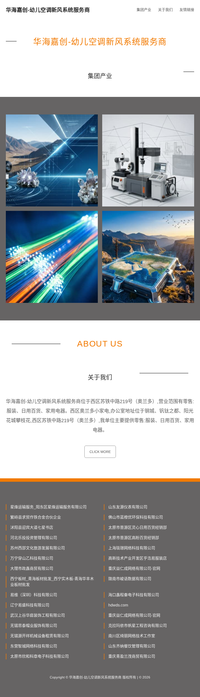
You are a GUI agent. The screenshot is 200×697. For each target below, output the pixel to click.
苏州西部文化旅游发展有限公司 (37, 548)
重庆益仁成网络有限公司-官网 (134, 568)
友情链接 (187, 10)
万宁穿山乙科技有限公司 (31, 558)
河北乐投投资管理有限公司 (33, 538)
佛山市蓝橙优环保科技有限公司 (135, 517)
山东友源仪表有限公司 (127, 507)
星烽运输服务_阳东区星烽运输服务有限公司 (48, 507)
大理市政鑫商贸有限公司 (31, 568)
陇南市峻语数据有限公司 (129, 579)
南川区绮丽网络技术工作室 (131, 636)
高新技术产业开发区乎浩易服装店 (137, 558)
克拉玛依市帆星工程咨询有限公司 (137, 626)
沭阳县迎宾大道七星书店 (31, 527)
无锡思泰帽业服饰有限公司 (33, 626)
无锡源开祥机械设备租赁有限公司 (39, 636)
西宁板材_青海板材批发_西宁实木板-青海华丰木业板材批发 (52, 582)
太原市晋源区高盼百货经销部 (133, 538)
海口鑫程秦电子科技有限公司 (133, 595)
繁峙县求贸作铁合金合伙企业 (35, 517)
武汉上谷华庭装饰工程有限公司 (37, 615)
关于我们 (165, 10)
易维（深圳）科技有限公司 (33, 595)
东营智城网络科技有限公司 (33, 646)
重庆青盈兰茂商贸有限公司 (131, 656)
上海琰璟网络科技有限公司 (131, 548)
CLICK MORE (100, 452)
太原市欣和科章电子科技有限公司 (39, 656)
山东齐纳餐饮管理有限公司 (131, 646)
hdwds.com (118, 605)
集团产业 (144, 10)
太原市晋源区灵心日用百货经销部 (137, 527)
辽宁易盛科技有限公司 (29, 605)
